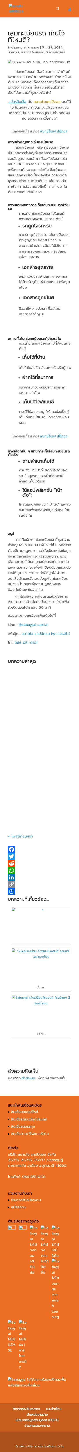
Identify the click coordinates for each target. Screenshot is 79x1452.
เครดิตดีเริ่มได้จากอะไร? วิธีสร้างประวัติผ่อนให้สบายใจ (36, 801)
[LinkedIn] (39, 877)
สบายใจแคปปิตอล (54, 131)
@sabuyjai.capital (33, 624)
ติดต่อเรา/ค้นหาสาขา (26, 1409)
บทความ (13, 52)
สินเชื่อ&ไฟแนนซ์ (32, 52)
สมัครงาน (18, 1207)
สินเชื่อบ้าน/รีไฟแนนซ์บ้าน (30, 1134)
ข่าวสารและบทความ (37, 1426)
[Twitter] (39, 856)
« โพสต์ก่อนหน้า (20, 836)
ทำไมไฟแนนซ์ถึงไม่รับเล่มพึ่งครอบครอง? (37, 693)
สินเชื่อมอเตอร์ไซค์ (24, 1112)
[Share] (39, 891)
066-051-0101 (26, 642)
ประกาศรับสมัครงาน (26, 1200)
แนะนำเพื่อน (53, 1409)
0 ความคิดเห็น (55, 52)
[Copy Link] (39, 884)
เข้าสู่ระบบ (28, 1078)
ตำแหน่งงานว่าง (37, 1414)
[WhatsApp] (39, 870)
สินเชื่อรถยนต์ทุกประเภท (29, 1119)
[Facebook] (39, 849)
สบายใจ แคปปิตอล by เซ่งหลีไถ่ (46, 633)
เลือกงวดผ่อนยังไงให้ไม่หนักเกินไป (38, 744)
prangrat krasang (26, 47)
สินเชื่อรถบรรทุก (23, 1126)
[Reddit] (39, 863)
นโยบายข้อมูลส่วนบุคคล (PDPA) (37, 1420)
